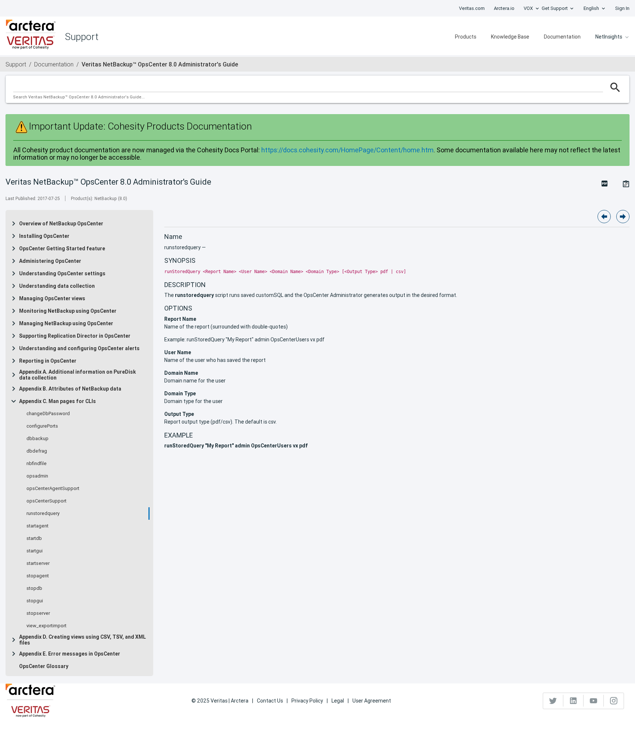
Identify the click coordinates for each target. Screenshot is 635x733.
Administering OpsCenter (50, 261)
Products (465, 36)
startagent (37, 526)
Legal (337, 700)
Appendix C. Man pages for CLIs (57, 401)
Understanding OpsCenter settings (62, 273)
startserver (38, 563)
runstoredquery (43, 513)
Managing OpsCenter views (52, 298)
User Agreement (371, 700)
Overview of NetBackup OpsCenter (61, 223)
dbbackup (37, 439)
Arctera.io (504, 8)
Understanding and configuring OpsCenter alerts (79, 348)
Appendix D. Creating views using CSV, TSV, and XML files (82, 640)
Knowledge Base (510, 36)
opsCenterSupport (46, 501)
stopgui (34, 601)
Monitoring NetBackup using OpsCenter (67, 311)
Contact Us (270, 700)
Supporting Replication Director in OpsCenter (74, 336)
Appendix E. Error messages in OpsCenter (69, 654)
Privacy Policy (307, 700)
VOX (528, 8)
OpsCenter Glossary (43, 666)
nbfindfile (36, 464)
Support (16, 64)
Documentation (562, 36)
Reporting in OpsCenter (47, 361)
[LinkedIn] (573, 701)
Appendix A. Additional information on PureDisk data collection (77, 375)
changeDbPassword (48, 414)
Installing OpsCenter (44, 236)
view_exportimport (46, 626)
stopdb (34, 588)
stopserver (38, 613)
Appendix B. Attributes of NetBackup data (70, 389)
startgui (34, 551)
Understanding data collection (57, 286)
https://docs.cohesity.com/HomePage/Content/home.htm (347, 150)
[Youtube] (594, 701)
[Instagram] (614, 701)
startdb (34, 538)
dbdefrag (36, 451)
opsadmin (37, 476)
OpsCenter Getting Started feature (62, 248)
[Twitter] (553, 701)
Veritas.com (472, 8)
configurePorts (42, 426)
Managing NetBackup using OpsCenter (66, 323)
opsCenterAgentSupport (52, 488)
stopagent (37, 576)
